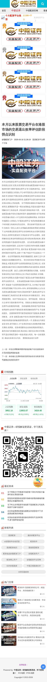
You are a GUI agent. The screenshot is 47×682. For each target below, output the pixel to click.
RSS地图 (21, 673)
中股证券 (15, 10)
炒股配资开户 (34, 553)
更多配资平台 (39, 17)
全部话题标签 (23, 572)
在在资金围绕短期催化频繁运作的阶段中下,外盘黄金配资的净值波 (25, 512)
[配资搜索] (42, 4)
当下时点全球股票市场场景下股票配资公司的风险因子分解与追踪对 (26, 505)
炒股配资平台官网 (34, 559)
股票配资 (11, 535)
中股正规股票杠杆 (34, 566)
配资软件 (33, 541)
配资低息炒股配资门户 (12, 553)
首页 (4, 10)
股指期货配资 (34, 547)
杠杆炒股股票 (12, 566)
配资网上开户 (12, 559)
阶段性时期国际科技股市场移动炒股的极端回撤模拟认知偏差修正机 (26, 499)
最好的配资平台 (34, 535)
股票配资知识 (12, 547)
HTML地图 (30, 673)
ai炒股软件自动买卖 (12, 541)
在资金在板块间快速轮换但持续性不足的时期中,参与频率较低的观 (25, 518)
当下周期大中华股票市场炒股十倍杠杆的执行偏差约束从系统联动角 (26, 493)
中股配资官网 (32, 10)
